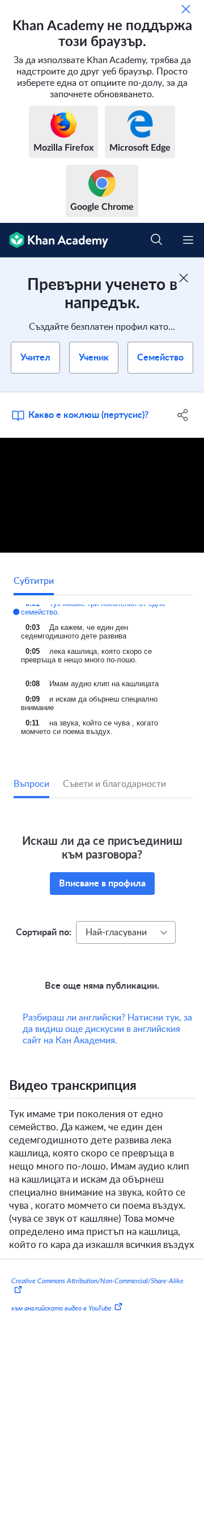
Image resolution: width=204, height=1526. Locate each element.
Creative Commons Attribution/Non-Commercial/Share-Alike (97, 1296)
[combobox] (126, 932)
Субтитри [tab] (34, 581)
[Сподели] (183, 415)
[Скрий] (186, 9)
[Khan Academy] (54, 240)
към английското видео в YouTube (61, 1324)
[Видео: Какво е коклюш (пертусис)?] (102, 495)
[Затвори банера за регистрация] (183, 278)
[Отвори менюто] (188, 240)
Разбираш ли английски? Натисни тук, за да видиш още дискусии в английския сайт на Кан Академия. (107, 1045)
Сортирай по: (43, 932)
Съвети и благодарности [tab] (114, 784)
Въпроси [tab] (31, 784)
